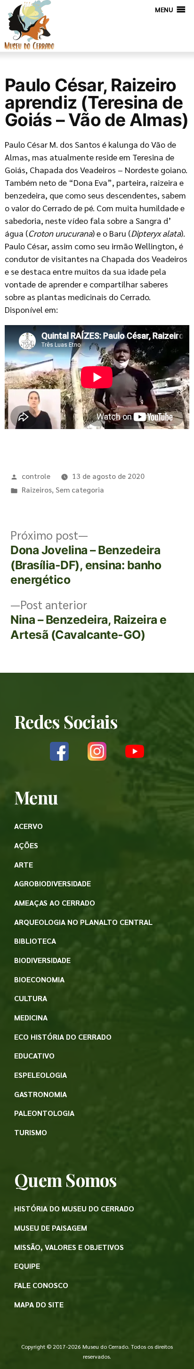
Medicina (31, 1017)
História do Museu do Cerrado (74, 1208)
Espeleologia (40, 1075)
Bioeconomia (39, 979)
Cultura (30, 998)
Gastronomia (40, 1094)
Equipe (27, 1266)
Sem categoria (80, 489)
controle (36, 476)
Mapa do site (39, 1304)
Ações (26, 845)
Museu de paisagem (50, 1228)
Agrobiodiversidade (52, 883)
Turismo (30, 1132)
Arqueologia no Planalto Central (83, 922)
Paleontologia (44, 1113)
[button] (164, 9)
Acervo (28, 826)
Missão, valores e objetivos (69, 1247)
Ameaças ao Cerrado (54, 902)
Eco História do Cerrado (63, 1037)
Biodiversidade (42, 960)
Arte (23, 864)
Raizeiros (37, 489)
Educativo (34, 1055)
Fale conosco (41, 1285)
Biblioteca (35, 941)
